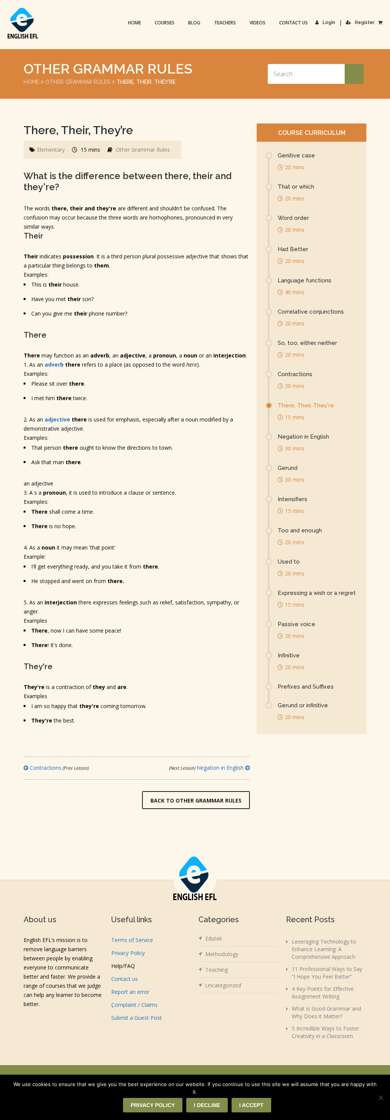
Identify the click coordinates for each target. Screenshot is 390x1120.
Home (134, 22)
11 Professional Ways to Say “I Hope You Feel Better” (327, 972)
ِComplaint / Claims (134, 1004)
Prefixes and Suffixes (306, 686)
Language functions (304, 280)
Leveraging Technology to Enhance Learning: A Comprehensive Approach (324, 949)
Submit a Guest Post (136, 1017)
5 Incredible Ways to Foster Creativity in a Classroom (325, 1032)
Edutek (213, 938)
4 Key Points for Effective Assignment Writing (323, 992)
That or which (296, 186)
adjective (57, 419)
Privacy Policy (128, 953)
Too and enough (300, 530)
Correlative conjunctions (311, 311)
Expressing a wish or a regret (317, 593)
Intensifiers (292, 499)
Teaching (216, 969)
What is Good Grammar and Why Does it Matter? (326, 1012)
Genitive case (296, 155)
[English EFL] (23, 23)
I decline (207, 1105)
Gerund (287, 468)
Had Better (293, 249)
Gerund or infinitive (303, 705)
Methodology (221, 954)
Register (364, 22)
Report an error (130, 991)
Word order (293, 218)
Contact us (293, 22)
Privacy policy (153, 1105)
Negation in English (207, 767)
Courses (164, 22)
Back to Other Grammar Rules (195, 800)
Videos (257, 22)
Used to (289, 561)
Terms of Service (132, 940)
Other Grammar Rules (77, 82)
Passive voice (296, 624)
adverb (54, 364)
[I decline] (380, 1097)
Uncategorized (223, 985)
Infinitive (289, 655)
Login (329, 22)
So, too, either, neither (307, 343)
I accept (251, 1105)
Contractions (58, 767)
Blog (194, 22)
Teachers (225, 22)
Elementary (51, 149)
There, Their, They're (306, 405)
